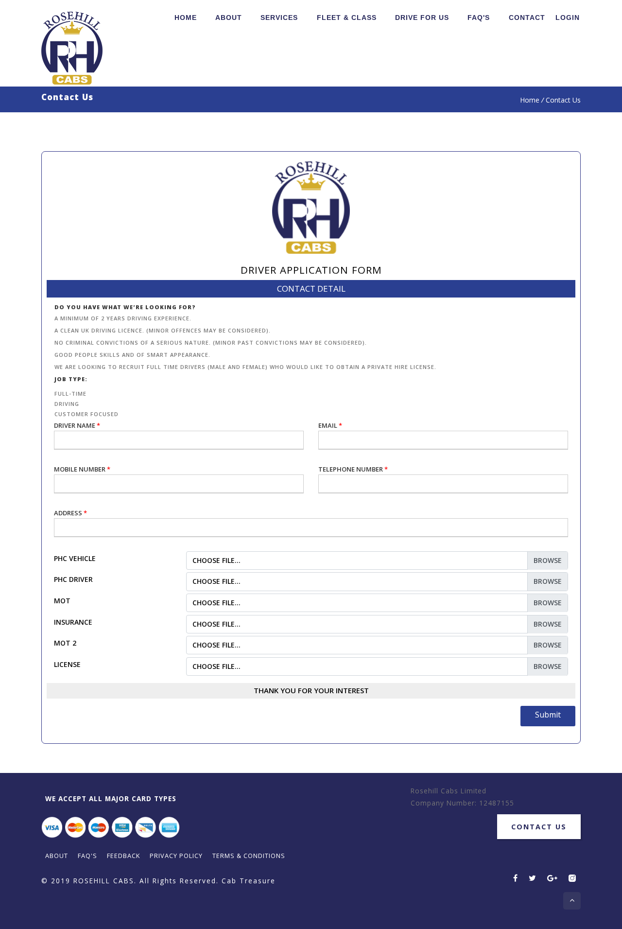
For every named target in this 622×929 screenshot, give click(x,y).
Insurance (73, 622)
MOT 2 (65, 643)
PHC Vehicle (75, 558)
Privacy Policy (176, 855)
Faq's (478, 17)
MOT (62, 600)
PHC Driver (73, 579)
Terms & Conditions (248, 855)
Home (185, 17)
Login (567, 17)
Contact (527, 17)
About (228, 17)
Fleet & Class (347, 17)
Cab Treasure (249, 880)
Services (279, 17)
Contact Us (539, 826)
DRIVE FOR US (422, 17)
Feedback (123, 855)
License (67, 664)
